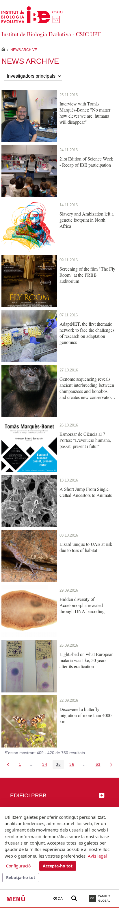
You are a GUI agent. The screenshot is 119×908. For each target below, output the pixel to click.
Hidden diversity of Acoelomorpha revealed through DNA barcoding (82, 605)
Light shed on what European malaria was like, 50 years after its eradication (87, 660)
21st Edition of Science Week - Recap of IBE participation (86, 162)
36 (73, 765)
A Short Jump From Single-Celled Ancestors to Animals (86, 492)
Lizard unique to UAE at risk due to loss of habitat (86, 547)
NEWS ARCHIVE (23, 50)
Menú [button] (15, 899)
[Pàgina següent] (111, 764)
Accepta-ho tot (57, 866)
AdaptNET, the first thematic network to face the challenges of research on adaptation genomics (87, 333)
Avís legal (97, 856)
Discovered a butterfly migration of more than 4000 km (85, 715)
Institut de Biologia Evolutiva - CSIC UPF (51, 34)
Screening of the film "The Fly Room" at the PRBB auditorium (87, 275)
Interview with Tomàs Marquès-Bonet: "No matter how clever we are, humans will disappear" (85, 113)
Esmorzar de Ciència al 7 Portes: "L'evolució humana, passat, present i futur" (85, 440)
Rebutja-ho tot (20, 877)
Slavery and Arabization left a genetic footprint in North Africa (87, 220)
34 (46, 765)
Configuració (18, 866)
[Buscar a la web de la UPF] (74, 898)
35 (60, 765)
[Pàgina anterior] (8, 764)
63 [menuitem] (100, 765)
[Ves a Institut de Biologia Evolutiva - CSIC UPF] (32, 14)
